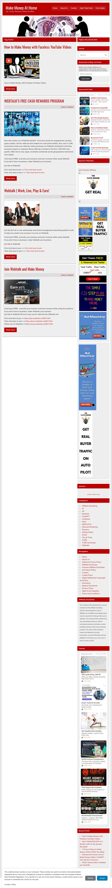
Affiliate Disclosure (89, 565)
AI (83, 508)
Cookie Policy (87, 575)
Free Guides (100, 8)
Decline (90, 878)
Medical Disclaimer (90, 586)
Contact (74, 8)
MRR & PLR (86, 524)
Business (85, 514)
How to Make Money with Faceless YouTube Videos (37, 47)
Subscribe (85, 78)
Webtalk (85, 545)
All (83, 511)
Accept (102, 878)
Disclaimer (86, 583)
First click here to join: (33, 170)
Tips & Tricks (87, 537)
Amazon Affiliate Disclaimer (93, 567)
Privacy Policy (87, 588)
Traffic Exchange (89, 543)
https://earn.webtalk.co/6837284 (39, 321)
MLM (84, 521)
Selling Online (87, 532)
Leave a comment (67, 107)
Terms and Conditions (91, 593)
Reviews (85, 529)
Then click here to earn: (35, 172)
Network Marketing (90, 527)
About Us (64, 8)
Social (84, 535)
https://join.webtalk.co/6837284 (37, 318)
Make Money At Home (21, 8)
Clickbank (86, 519)
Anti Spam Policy (89, 570)
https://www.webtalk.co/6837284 (39, 324)
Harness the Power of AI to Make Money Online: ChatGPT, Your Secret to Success (92, 857)
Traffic (84, 540)
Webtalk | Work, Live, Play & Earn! (26, 190)
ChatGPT (85, 516)
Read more (10, 89)
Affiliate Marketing (89, 506)
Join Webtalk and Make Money (24, 269)
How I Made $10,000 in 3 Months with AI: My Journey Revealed (91, 844)
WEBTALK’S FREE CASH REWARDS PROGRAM (34, 101)
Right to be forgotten (90, 591)
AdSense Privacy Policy (91, 562)
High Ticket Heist (86, 8)
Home (55, 8)
